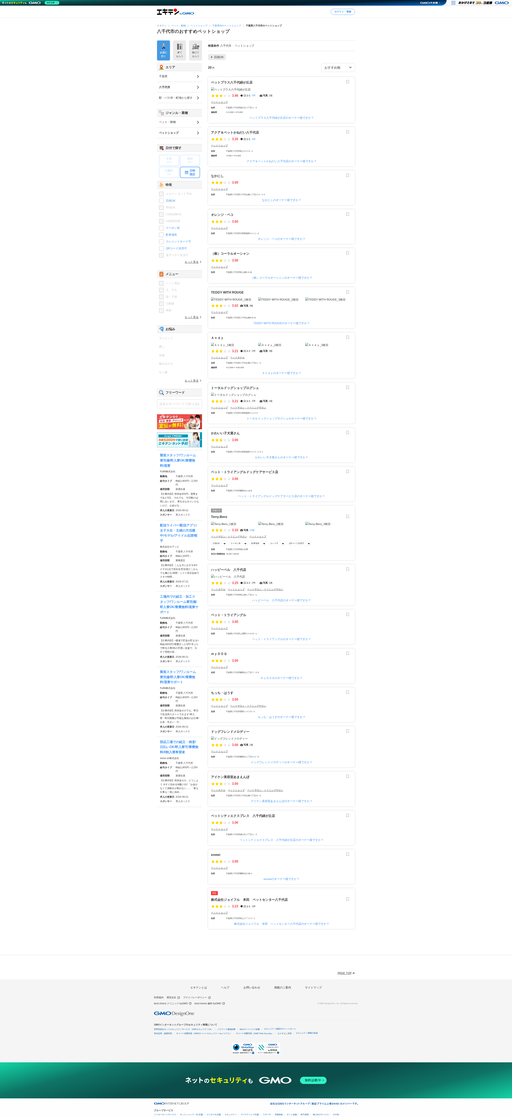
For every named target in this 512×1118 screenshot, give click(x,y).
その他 (336, 1114)
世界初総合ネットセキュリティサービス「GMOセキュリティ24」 (183, 1029)
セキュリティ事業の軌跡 (307, 1033)
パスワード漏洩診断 (226, 1029)
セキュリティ (231, 1114)
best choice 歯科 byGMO (208, 1003)
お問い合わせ (251, 987)
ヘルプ (225, 987)
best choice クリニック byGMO (171, 1003)
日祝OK (216, 543)
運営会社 (171, 997)
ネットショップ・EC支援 (191, 1114)
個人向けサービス (321, 1114)
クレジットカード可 (178, 241)
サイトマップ (313, 987)
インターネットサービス (165, 1114)
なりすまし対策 (285, 1033)
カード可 (274, 543)
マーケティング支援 (250, 1114)
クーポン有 (236, 543)
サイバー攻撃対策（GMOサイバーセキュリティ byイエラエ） (204, 1033)
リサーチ (267, 1114)
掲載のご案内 (282, 987)
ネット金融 (292, 1114)
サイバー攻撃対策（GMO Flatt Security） (254, 1033)
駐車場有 (255, 543)
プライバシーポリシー (195, 997)
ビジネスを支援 (214, 1114)
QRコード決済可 (296, 543)
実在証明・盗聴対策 (163, 1033)
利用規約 (159, 997)
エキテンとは (198, 987)
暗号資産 (305, 1114)
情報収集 (279, 1114)
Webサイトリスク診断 (250, 1029)
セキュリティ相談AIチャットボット (280, 1029)
